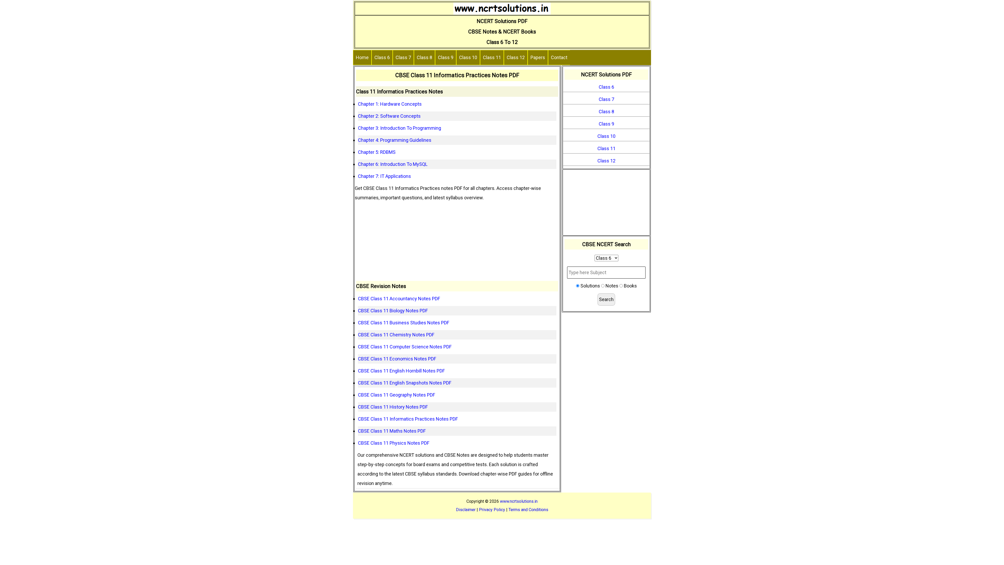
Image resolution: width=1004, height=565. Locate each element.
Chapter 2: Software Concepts (389, 116)
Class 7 (403, 57)
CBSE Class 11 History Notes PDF (393, 407)
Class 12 (516, 57)
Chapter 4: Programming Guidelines (394, 140)
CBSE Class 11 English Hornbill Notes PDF (401, 371)
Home (362, 57)
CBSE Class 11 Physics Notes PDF (393, 443)
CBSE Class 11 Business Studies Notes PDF (403, 322)
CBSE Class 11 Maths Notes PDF (392, 431)
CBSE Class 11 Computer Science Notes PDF (405, 346)
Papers (537, 57)
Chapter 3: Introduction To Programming (399, 128)
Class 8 (424, 57)
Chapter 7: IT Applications (384, 176)
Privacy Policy (492, 509)
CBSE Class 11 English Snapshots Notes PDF (404, 383)
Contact (559, 57)
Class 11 (492, 57)
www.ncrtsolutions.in (519, 501)
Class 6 (382, 57)
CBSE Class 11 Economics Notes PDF (397, 358)
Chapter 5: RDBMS (377, 152)
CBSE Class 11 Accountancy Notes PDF (399, 298)
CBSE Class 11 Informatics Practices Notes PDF (408, 419)
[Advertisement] (457, 241)
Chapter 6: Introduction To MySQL (392, 164)
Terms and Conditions (528, 509)
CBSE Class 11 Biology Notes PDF (393, 310)
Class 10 (468, 57)
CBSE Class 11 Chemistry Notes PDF (396, 334)
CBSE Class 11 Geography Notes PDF (396, 395)
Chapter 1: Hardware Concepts (390, 104)
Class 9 (445, 57)
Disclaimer (466, 509)
